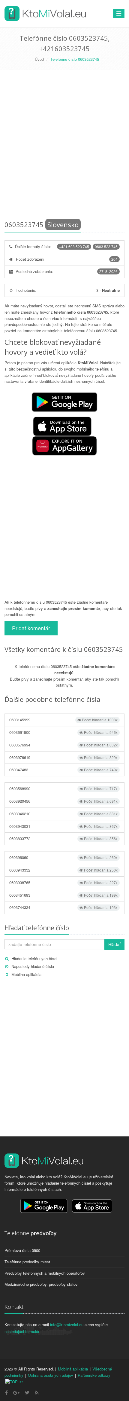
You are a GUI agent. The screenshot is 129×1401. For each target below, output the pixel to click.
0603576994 (63, 745)
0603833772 (63, 838)
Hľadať (114, 944)
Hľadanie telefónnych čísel (34, 958)
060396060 (63, 857)
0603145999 (63, 719)
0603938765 (63, 882)
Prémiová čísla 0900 (22, 1250)
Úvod (39, 59)
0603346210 (63, 813)
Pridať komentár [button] (31, 628)
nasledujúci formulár (21, 1331)
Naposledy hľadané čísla (32, 966)
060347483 (63, 769)
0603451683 (63, 895)
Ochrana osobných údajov (50, 1375)
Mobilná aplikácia (26, 974)
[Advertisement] (64, 146)
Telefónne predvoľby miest (27, 1262)
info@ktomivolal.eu (66, 1324)
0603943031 (63, 826)
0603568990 (63, 788)
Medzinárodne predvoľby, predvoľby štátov (41, 1284)
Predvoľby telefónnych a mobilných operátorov (44, 1273)
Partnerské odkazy (94, 1375)
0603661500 (63, 732)
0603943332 (63, 870)
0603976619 (63, 757)
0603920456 (63, 801)
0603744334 (63, 907)
